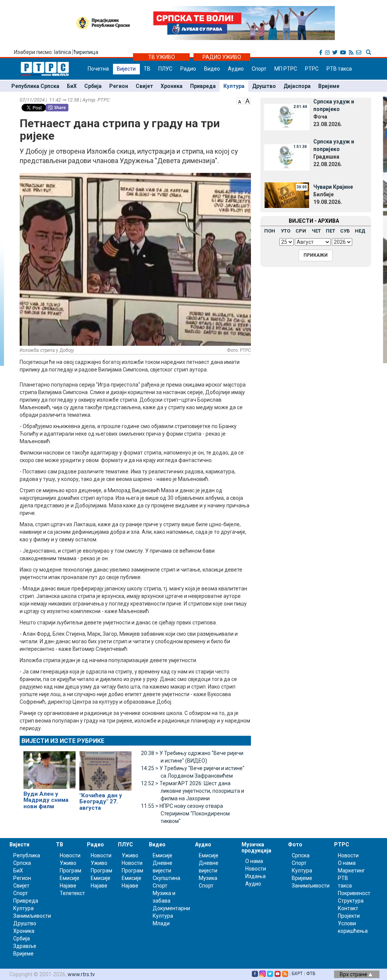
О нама (254, 861)
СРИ (301, 231)
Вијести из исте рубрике (63, 740)
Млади (161, 923)
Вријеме (328, 86)
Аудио (236, 69)
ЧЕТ (316, 231)
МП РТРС (285, 69)
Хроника (172, 86)
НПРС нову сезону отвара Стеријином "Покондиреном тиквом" (185, 813)
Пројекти (349, 916)
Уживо (68, 863)
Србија (93, 86)
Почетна (98, 69)
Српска (301, 855)
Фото (295, 844)
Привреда (203, 86)
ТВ (147, 69)
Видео (212, 69)
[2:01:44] (286, 117)
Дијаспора (297, 86)
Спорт (259, 69)
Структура (351, 901)
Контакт (348, 908)
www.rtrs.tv (81, 974)
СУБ (345, 231)
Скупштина (166, 878)
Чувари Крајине (333, 187)
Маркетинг (351, 871)
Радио (188, 69)
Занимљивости (32, 916)
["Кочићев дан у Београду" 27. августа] (105, 767)
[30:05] (286, 194)
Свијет (144, 86)
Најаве (68, 886)
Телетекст (72, 893)
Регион (118, 86)
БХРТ (297, 973)
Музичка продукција (256, 847)
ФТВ (311, 973)
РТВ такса (339, 69)
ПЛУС (165, 69)
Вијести (126, 69)
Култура (234, 86)
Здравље (24, 946)
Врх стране (354, 974)
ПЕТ (330, 231)
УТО (285, 231)
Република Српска (35, 86)
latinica (62, 52)
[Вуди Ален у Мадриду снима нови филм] (49, 767)
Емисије (69, 878)
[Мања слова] (239, 100)
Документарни (171, 908)
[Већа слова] (247, 100)
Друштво (264, 86)
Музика (208, 878)
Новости (70, 855)
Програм (70, 871)
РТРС (312, 69)
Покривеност (354, 893)
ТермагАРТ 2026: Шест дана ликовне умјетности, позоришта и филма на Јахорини (192, 790)
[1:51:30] (286, 157)
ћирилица (86, 52)
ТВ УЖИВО (161, 57)
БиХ (72, 86)
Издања (255, 876)
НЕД (360, 231)
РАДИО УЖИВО (222, 57)
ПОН (269, 231)
